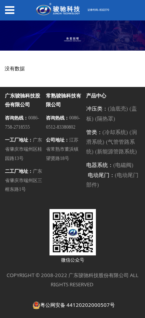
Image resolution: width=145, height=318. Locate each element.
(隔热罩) (105, 119)
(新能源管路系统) (116, 152)
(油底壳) (118, 109)
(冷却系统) (115, 132)
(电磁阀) (123, 165)
